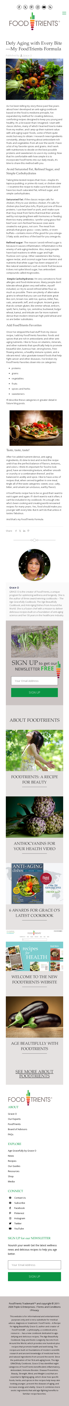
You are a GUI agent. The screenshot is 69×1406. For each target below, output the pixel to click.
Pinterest (19, 1213)
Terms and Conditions (49, 1306)
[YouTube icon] (44, 7)
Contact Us (20, 1197)
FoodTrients (14, 1124)
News (11, 1155)
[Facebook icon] (19, 7)
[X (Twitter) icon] (25, 7)
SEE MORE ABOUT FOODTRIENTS (34, 1074)
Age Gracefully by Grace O (22, 1150)
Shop (11, 1176)
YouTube (19, 1228)
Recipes (12, 1160)
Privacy (35, 1310)
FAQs (10, 1134)
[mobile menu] (64, 13)
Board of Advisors (17, 1129)
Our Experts (14, 1119)
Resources (13, 1171)
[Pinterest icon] (31, 7)
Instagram (19, 1218)
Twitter (18, 1223)
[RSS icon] (50, 7)
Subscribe (19, 1202)
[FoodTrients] (34, 21)
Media (11, 1181)
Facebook (19, 1208)
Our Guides (14, 1166)
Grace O (27, 55)
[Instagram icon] (38, 7)
